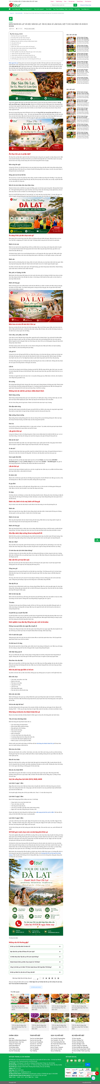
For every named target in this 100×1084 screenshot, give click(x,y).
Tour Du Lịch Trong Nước (36, 1042)
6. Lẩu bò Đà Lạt (14, 44)
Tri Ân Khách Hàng (14, 1047)
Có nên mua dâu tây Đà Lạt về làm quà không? (24, 956)
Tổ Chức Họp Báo (76, 1038)
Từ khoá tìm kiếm (13, 938)
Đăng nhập (88, 5)
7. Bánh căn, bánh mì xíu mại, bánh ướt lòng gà (22, 46)
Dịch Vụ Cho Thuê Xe (56, 1049)
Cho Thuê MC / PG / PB (57, 1040)
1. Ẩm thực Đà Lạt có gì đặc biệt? (18, 36)
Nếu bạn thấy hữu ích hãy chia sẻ (22, 978)
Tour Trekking (33, 1051)
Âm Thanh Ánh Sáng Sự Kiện (58, 1043)
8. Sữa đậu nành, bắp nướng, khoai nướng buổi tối (23, 48)
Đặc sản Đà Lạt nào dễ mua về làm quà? (22, 951)
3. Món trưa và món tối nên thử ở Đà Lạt (20, 39)
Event (52, 1)
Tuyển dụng (59, 1)
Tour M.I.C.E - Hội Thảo (36, 1043)
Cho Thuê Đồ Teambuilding (58, 1038)
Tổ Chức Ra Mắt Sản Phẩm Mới (80, 1047)
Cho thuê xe (88, 1)
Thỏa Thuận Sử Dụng (14, 1049)
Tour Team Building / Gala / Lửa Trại (63, 9)
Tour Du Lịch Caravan (35, 1045)
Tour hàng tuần (16, 9)
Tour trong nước (26, 9)
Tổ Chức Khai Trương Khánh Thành (81, 1049)
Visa (65, 1)
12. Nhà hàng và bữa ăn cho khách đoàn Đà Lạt (22, 55)
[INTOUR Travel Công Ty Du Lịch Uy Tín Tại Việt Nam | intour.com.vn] (9, 9)
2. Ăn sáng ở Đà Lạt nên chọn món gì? (20, 37)
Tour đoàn (48, 9)
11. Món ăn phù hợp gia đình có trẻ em (20, 53)
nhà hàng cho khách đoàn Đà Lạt (45, 743)
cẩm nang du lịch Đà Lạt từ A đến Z (45, 812)
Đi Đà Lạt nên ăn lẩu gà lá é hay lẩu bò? (22, 972)
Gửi (88, 1064)
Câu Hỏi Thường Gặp (14, 1051)
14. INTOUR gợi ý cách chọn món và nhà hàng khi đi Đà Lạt (25, 59)
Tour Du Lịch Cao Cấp (35, 1040)
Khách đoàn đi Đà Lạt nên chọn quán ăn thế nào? (25, 962)
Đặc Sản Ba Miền (18, 13)
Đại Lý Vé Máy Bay (56, 1051)
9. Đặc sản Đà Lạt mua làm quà (18, 50)
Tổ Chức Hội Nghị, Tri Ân (78, 1043)
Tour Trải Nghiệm (34, 1049)
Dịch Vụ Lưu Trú (55, 1045)
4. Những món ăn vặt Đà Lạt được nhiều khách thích (23, 41)
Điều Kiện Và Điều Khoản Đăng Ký (18, 1040)
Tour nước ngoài (38, 9)
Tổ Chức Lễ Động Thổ (77, 1040)
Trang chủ (12, 13)
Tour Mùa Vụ (85, 9)
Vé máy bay (72, 1)
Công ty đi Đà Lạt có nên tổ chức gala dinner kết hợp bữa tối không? (31, 967)
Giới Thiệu (11, 1038)
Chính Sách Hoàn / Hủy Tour (16, 1042)
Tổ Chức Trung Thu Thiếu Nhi (79, 1045)
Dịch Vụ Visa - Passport (57, 1047)
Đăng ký (82, 5)
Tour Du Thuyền (34, 1047)
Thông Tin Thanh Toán (15, 1043)
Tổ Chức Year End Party (78, 1042)
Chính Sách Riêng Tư (14, 1045)
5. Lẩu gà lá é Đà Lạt (15, 43)
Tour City (77, 9)
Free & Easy (80, 1)
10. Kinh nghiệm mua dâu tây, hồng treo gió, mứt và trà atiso (25, 52)
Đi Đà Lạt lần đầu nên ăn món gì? (20, 946)
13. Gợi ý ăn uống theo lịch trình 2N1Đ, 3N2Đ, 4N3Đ (23, 57)
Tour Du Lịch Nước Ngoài (36, 1038)
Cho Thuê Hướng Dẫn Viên (58, 1042)
